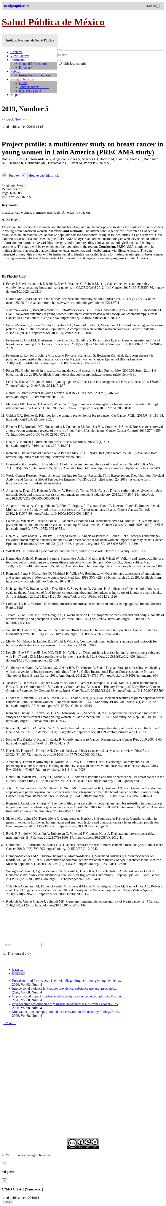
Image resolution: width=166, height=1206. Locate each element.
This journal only (74, 63)
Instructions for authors (38, 75)
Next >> (20, 119)
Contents (16, 52)
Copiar (7, 1202)
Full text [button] (14, 175)
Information (18, 60)
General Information (36, 63)
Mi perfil (16, 95)
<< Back (8, 119)
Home (23, 83)
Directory (25, 67)
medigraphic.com (22, 79)
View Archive (19, 56)
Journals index (34, 87)
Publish (15, 71)
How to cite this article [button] (43, 175)
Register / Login (30, 91)
